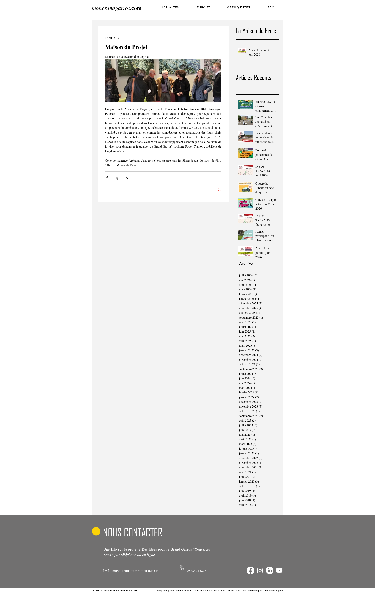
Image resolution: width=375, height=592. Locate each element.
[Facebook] (250, 570)
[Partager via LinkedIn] (126, 178)
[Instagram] (260, 570)
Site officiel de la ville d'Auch (210, 590)
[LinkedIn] (269, 570)
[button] (203, 7)
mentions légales (274, 590)
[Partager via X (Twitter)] (116, 178)
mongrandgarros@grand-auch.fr (135, 570)
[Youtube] (279, 570)
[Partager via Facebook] (107, 178)
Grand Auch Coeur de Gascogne (244, 590)
